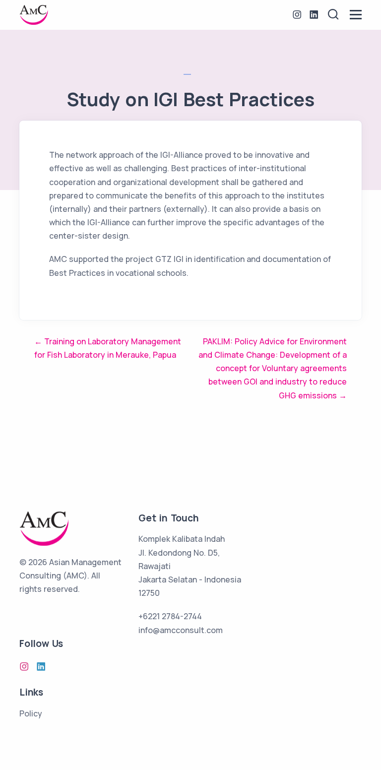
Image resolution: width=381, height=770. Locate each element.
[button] (333, 14)
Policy (30, 713)
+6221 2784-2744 (170, 616)
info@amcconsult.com (180, 630)
